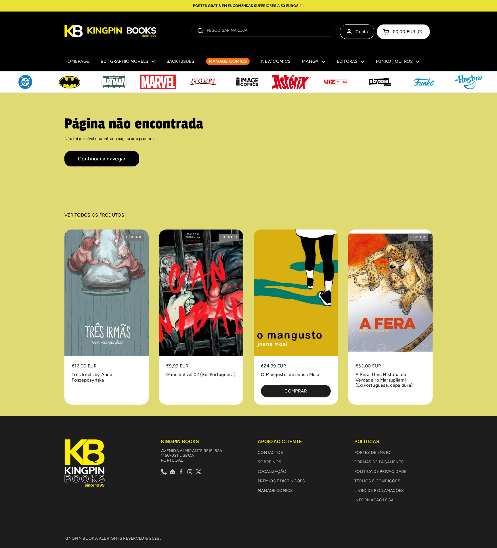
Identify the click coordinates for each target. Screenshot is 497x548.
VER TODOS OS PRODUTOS (94, 215)
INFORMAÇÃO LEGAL (374, 500)
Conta (361, 31)
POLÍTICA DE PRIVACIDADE (380, 471)
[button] (403, 31)
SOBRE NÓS (270, 462)
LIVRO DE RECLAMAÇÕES (379, 490)
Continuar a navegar (102, 159)
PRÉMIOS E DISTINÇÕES (281, 481)
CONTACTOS (270, 452)
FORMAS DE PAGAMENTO (379, 462)
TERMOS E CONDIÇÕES (377, 481)
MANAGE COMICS (275, 490)
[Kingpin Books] (110, 31)
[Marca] (25, 82)
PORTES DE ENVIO (372, 452)
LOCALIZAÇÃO (272, 471)
